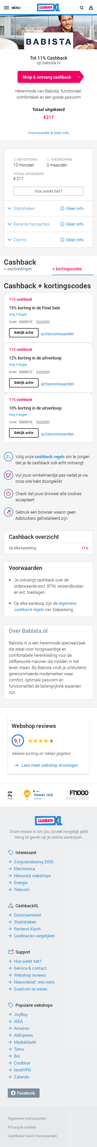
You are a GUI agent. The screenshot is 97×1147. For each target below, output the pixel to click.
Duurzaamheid (27, 915)
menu (16, 7)
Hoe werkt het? (27, 961)
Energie (20, 882)
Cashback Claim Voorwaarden (32, 1135)
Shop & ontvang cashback (47, 77)
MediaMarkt (25, 1042)
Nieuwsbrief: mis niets (34, 982)
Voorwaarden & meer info (48, 132)
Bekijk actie (23, 332)
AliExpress (23, 1035)
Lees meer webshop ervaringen (49, 765)
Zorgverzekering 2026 (34, 861)
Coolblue (22, 1063)
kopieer (43, 321)
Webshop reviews (30, 975)
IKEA (18, 1021)
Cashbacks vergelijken (34, 935)
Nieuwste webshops (32, 875)
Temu (19, 1049)
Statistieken (25, 922)
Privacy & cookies (22, 1127)
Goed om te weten (30, 989)
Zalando (21, 1077)
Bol (17, 1056)
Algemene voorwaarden (27, 1118)
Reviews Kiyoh (27, 929)
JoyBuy (21, 1014)
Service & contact (30, 968)
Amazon (21, 1028)
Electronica (24, 868)
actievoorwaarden (57, 333)
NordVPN (22, 1070)
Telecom (21, 889)
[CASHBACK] (48, 7)
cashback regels (50, 456)
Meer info (75, 208)
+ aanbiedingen (18, 268)
